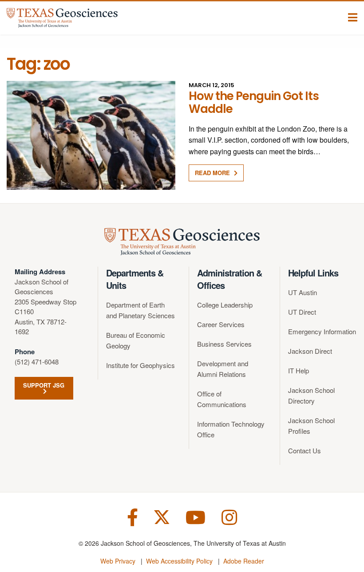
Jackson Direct (310, 351)
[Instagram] (229, 516)
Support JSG (43, 385)
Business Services (224, 343)
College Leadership (225, 304)
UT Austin (302, 292)
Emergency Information (322, 331)
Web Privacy (117, 560)
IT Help (298, 370)
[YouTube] (196, 516)
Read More (213, 172)
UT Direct (302, 311)
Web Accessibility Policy (179, 560)
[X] (162, 516)
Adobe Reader (243, 560)
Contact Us (304, 450)
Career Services (221, 324)
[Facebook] (132, 516)
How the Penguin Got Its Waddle (254, 102)
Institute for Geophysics (140, 365)
